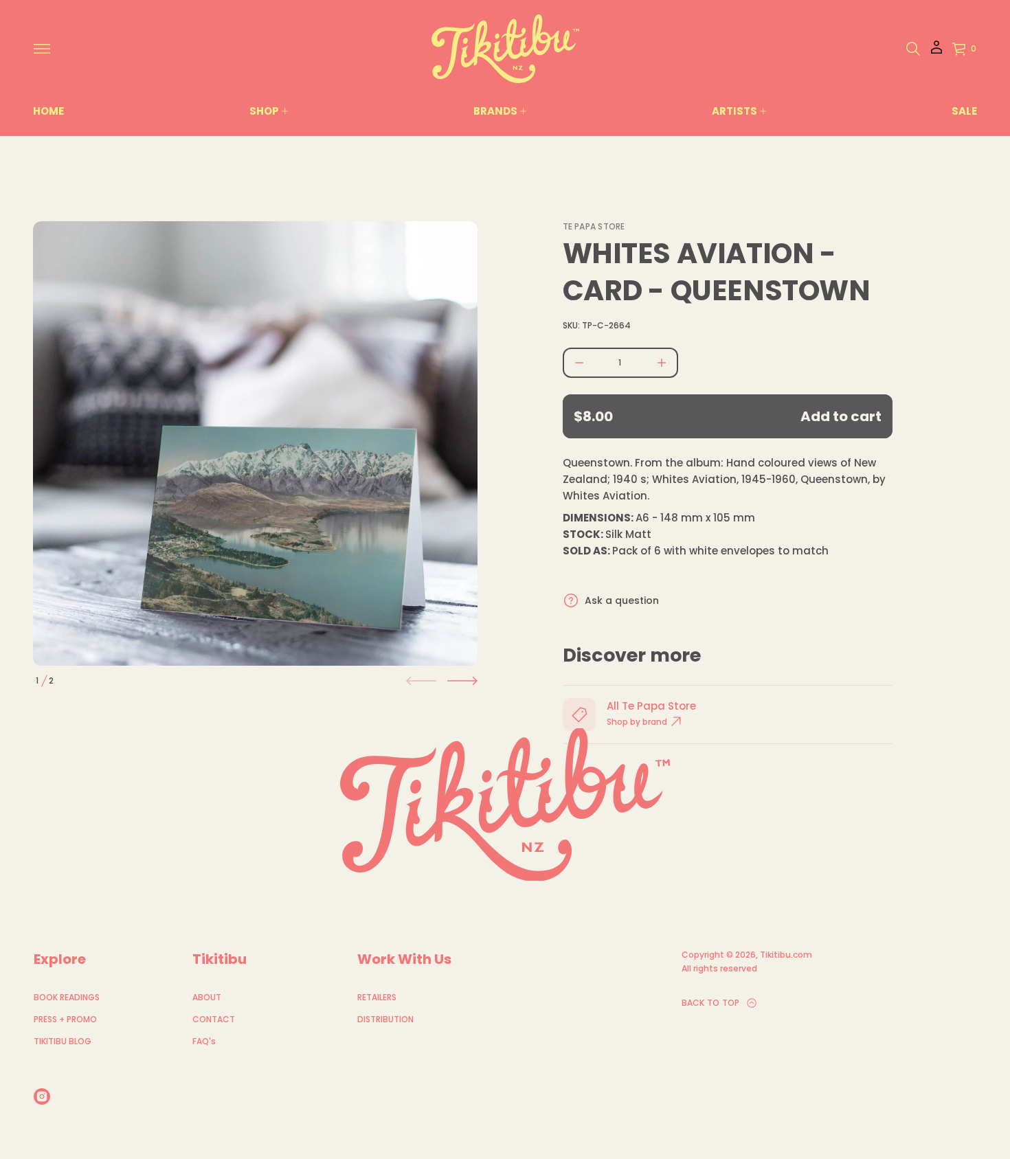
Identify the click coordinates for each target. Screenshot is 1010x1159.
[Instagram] (42, 1096)
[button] (913, 49)
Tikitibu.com (786, 954)
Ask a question (622, 600)
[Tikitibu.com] (505, 48)
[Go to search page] (913, 49)
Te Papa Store (594, 226)
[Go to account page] (936, 52)
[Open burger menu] (42, 49)
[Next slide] (462, 681)
